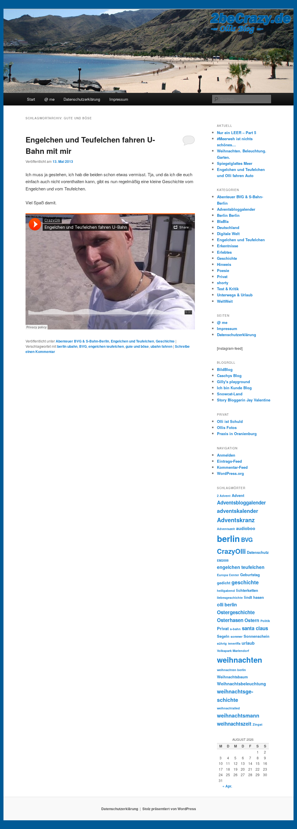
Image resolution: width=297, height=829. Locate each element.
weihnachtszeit (234, 723)
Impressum (118, 99)
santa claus (255, 628)
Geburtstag (250, 574)
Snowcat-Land (229, 394)
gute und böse (137, 346)
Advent (238, 495)
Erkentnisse (227, 245)
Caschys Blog (229, 375)
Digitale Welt (228, 233)
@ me (49, 99)
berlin (228, 538)
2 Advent (224, 495)
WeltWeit (225, 301)
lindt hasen (254, 597)
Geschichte (165, 341)
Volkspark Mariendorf (233, 650)
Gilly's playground (233, 381)
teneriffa (234, 643)
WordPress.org (230, 473)
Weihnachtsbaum (232, 677)
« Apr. (227, 786)
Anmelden (226, 455)
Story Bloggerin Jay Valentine (243, 400)
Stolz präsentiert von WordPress (169, 808)
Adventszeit (226, 529)
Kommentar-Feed (232, 467)
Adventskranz (236, 520)
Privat (222, 276)
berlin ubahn (67, 346)
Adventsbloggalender (236, 209)
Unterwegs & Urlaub (235, 295)
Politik (265, 621)
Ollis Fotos (227, 427)
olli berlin (227, 604)
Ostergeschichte (236, 612)
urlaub (248, 643)
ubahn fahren (161, 346)
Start (31, 99)
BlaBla (223, 221)
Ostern (252, 620)
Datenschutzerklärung (82, 99)
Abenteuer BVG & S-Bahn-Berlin (82, 341)
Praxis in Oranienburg (237, 433)
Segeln (223, 636)
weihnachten (239, 659)
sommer (236, 636)
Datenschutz (258, 552)
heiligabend (226, 590)
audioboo (245, 528)
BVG (83, 346)
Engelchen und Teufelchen (132, 341)
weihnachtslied (228, 708)
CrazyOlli (231, 551)
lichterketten (247, 590)
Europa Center (228, 575)
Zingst (257, 724)
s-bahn (235, 629)
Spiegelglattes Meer (234, 163)
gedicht (223, 582)
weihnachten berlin (231, 670)
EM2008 (223, 560)
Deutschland (228, 227)
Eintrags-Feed (229, 461)
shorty (222, 282)
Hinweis (224, 264)
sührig (222, 643)
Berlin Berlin (228, 215)
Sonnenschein (256, 636)
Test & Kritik (228, 288)
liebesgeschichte (230, 597)
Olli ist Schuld (230, 421)
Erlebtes (224, 252)
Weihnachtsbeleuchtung (241, 683)
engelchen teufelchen (106, 346)
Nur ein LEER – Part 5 (236, 132)
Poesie (223, 270)
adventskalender (237, 511)
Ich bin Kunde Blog (234, 387)
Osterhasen (230, 620)
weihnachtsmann (238, 715)
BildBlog (225, 369)
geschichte (245, 582)
